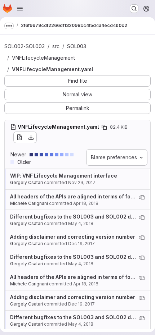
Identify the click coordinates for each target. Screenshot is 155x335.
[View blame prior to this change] (142, 197)
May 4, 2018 (80, 223)
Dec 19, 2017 (81, 243)
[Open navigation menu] (20, 8)
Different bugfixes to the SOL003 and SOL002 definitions (82, 217)
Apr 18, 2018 (85, 203)
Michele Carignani (29, 203)
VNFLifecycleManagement (43, 58)
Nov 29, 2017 (82, 182)
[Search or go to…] (134, 8)
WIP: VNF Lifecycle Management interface (63, 176)
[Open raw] (19, 137)
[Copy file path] (104, 127)
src (55, 46)
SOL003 (76, 46)
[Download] (31, 137)
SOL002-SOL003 (24, 46)
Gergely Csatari (26, 182)
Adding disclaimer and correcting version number (72, 237)
